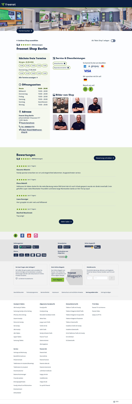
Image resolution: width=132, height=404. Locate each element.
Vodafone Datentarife (72, 329)
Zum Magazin (57, 280)
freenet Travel (44, 337)
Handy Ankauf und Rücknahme (23, 385)
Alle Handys (17, 329)
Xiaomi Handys (18, 318)
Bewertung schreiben (104, 158)
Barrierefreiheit (45, 292)
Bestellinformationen (20, 356)
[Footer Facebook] (22, 235)
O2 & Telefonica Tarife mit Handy (75, 333)
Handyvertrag (44, 311)
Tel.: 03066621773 (27, 127)
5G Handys (17, 326)
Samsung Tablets (18, 340)
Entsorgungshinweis (19, 382)
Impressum (55, 292)
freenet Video (96, 311)
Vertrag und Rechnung (20, 352)
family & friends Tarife (46, 333)
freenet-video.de (44, 363)
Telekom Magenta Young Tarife (75, 315)
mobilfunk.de (43, 378)
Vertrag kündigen (106, 292)
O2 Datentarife (70, 340)
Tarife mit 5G (43, 326)
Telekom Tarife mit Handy (73, 307)
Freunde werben (18, 378)
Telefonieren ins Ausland (21, 367)
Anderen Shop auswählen (28, 40)
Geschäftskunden (19, 292)
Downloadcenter (18, 371)
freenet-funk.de (44, 360)
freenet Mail (43, 352)
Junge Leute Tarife (45, 322)
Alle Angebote (44, 344)
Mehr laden (65, 222)
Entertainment (18, 389)
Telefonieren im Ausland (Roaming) (24, 363)
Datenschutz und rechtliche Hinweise (72, 292)
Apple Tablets (17, 337)
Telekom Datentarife (72, 322)
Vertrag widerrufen (92, 292)
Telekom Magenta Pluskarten (74, 318)
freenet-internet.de (45, 367)
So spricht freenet (45, 385)
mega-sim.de (43, 382)
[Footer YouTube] (29, 235)
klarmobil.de (43, 356)
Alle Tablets (17, 333)
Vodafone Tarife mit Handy (73, 326)
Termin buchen (24, 31)
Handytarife (43, 307)
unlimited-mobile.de (45, 371)
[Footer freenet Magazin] (15, 235)
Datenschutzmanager (20, 374)
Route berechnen (27, 123)
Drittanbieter (17, 393)
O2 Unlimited (70, 337)
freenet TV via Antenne (98, 307)
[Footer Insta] (36, 235)
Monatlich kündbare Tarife (47, 315)
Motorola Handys (19, 322)
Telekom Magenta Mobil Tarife (74, 311)
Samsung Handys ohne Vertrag (23, 311)
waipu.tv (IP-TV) (96, 315)
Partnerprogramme (32, 292)
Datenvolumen (44, 340)
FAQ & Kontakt (18, 360)
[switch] (113, 40)
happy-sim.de (44, 374)
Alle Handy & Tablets (19, 307)
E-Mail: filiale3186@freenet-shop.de (31, 131)
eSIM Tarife (43, 329)
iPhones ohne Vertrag (20, 315)
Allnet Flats (43, 318)
